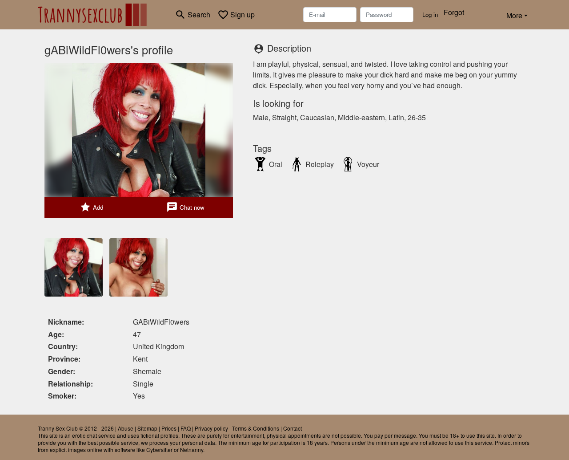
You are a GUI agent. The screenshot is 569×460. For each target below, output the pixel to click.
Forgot (454, 12)
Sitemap (147, 428)
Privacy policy (211, 428)
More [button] (514, 15)
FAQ (185, 428)
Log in (430, 14)
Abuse (125, 428)
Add (91, 207)
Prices (168, 428)
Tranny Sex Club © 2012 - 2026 (76, 428)
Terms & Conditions (255, 428)
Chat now (185, 207)
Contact (292, 428)
